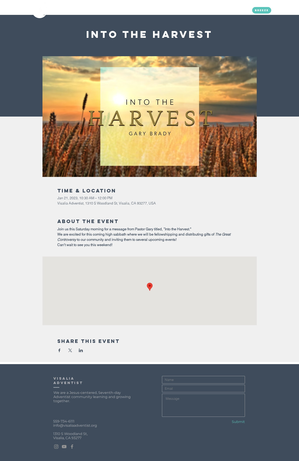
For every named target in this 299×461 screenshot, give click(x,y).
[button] (84, 10)
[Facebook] (72, 446)
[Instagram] (56, 446)
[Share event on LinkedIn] (81, 350)
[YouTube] (64, 446)
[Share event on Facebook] (59, 350)
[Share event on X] (70, 350)
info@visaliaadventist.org (75, 425)
